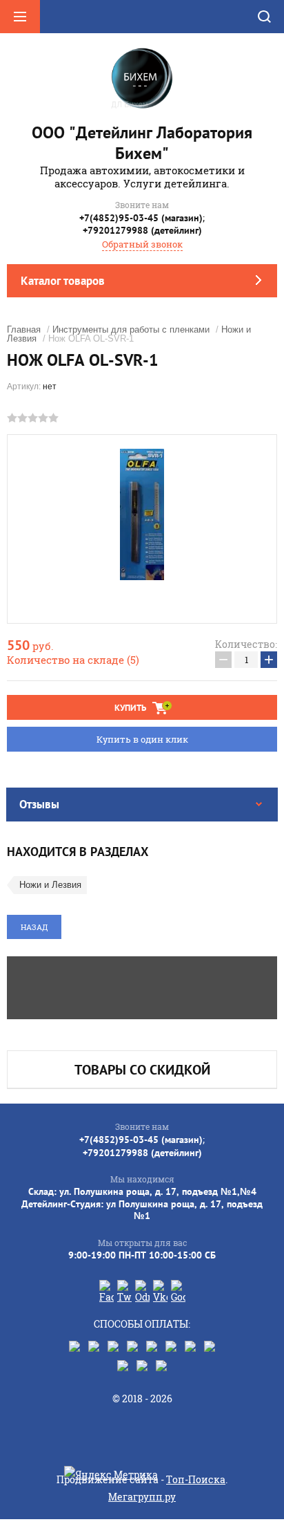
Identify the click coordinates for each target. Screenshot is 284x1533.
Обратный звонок (142, 244)
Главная (24, 329)
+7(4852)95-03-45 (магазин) (141, 218)
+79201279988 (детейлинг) (142, 230)
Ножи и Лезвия (50, 885)
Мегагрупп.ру (142, 1496)
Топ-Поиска (195, 1479)
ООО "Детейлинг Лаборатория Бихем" (142, 143)
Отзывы (39, 804)
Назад (34, 927)
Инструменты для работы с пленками (131, 329)
